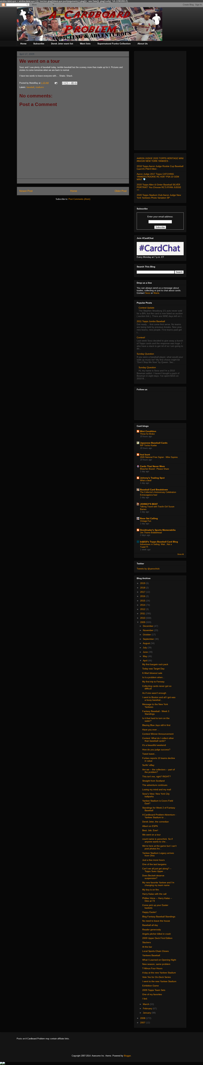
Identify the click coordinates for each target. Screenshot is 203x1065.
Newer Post (26, 191)
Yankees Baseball (151, 955)
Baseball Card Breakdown (154, 489)
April (145, 660)
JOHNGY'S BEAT (149, 504)
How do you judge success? (156, 749)
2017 (143, 592)
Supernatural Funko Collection (114, 43)
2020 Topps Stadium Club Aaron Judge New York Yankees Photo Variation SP (159, 196)
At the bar (147, 947)
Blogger (127, 1056)
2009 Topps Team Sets (153, 990)
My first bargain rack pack (155, 664)
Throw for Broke (147, 434)
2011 (143, 613)
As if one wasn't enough (154, 693)
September (149, 639)
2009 (143, 622)
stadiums (40, 87)
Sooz (148, 293)
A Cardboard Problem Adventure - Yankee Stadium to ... (159, 816)
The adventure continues (154, 785)
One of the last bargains (154, 864)
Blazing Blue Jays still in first (156, 725)
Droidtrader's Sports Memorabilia (158, 530)
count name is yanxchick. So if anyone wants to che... (157, 840)
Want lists (85, 43)
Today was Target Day (153, 668)
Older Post (121, 191)
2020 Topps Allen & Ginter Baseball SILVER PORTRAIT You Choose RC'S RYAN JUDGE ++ (159, 187)
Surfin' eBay (148, 765)
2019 (143, 583)
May (145, 656)
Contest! (141, 337)
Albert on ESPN (150, 826)
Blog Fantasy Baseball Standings (158, 916)
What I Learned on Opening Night (159, 960)
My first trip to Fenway (153, 681)
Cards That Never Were (152, 466)
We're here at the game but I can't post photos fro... (159, 847)
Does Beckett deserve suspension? (153, 876)
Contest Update (146, 307)
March (146, 1004)
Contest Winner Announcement (158, 734)
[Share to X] (69, 83)
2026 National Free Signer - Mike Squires (159, 457)
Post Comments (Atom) (79, 199)
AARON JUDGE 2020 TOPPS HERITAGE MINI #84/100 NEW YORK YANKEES (160, 159)
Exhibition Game (150, 985)
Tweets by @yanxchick (148, 568)
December (148, 626)
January (147, 1012)
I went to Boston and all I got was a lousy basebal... (158, 698)
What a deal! (146, 480)
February (148, 1008)
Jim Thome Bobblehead (151, 532)
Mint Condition (148, 431)
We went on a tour (151, 834)
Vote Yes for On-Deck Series (156, 977)
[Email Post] (55, 83)
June (145, 652)
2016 (143, 596)
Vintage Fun (145, 521)
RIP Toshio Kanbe (148, 445)
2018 (143, 587)
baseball (30, 87)
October (147, 634)
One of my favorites (152, 994)
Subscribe (38, 43)
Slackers (146, 942)
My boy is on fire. (150, 889)
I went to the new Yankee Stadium (159, 981)
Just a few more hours (153, 860)
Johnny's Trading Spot (152, 478)
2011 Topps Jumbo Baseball (151, 321)
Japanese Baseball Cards (153, 443)
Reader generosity (151, 929)
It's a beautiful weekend (154, 745)
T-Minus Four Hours (152, 968)
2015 (143, 600)
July (145, 647)
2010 (143, 618)
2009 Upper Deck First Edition (157, 938)
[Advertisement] (160, 100)
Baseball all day (150, 925)
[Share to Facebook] (72, 83)
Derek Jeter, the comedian (155, 821)
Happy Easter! (149, 912)
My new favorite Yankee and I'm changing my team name (158, 883)
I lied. (145, 998)
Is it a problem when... (153, 677)
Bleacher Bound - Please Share (154, 469)
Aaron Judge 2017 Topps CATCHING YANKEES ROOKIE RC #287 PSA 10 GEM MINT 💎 (158, 177)
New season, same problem (156, 964)
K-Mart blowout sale (152, 673)
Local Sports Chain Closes (155, 951)
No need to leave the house (156, 921)
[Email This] (63, 83)
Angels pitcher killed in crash (156, 934)
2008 (143, 1018)
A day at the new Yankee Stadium (159, 972)
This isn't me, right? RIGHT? (156, 776)
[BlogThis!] (66, 83)
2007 (143, 1022)
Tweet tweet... (149, 754)
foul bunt (145, 454)
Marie (156, 293)
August (147, 643)
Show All (180, 554)
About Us (143, 43)
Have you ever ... (150, 729)
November (148, 630)
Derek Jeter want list (62, 43)
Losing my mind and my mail (156, 789)
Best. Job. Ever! (150, 830)
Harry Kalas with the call (154, 894)
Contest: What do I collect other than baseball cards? (158, 739)
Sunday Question (145, 354)
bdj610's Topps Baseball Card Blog (159, 541)
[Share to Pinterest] (75, 83)
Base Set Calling (149, 518)
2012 (143, 609)
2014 (143, 605)
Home (23, 43)
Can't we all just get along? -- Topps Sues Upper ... (156, 870)
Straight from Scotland (153, 781)
